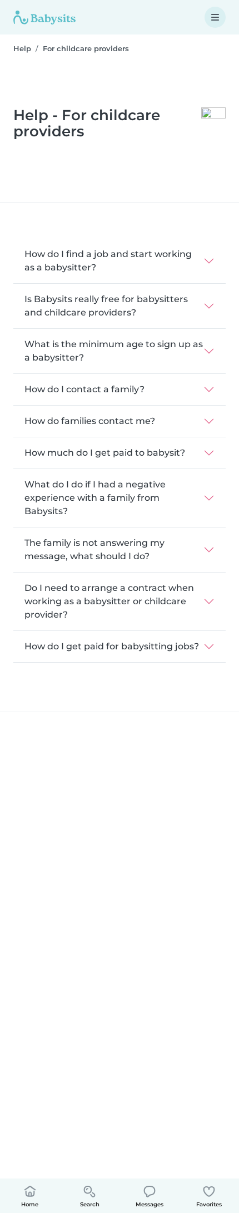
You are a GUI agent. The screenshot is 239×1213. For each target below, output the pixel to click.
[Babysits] (44, 17)
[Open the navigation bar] (215, 17)
